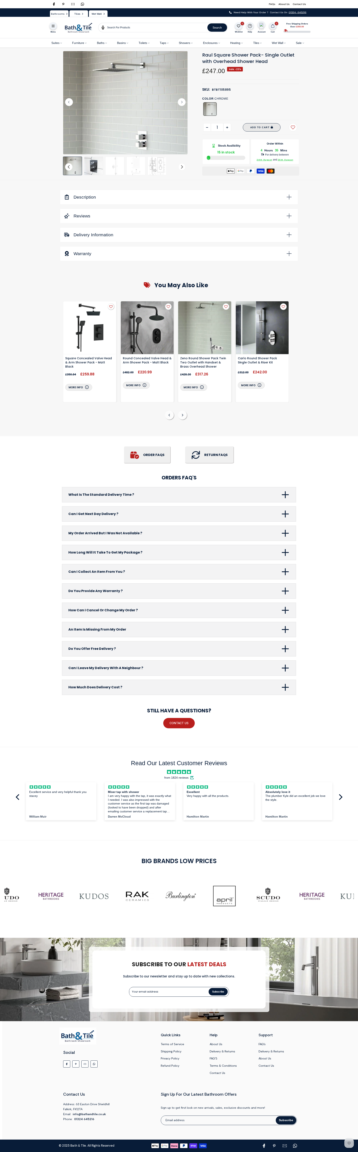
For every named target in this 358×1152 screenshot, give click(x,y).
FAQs (272, 4)
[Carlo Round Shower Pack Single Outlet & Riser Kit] (262, 328)
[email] (73, 4)
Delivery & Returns (222, 1051)
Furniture (78, 43)
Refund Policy (170, 1066)
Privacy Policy (170, 1058)
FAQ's (262, 1044)
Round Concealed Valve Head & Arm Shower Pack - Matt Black (147, 360)
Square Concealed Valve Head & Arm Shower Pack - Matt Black (88, 362)
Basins (121, 43)
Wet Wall (277, 43)
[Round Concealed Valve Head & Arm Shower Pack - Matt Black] (147, 328)
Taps (163, 43)
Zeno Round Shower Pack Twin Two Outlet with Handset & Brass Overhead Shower (203, 362)
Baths (100, 43)
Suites (55, 43)
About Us (284, 4)
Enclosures (210, 43)
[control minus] (207, 127)
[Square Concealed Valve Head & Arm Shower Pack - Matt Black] (89, 328)
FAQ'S (213, 1058)
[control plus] (227, 127)
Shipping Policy (171, 1051)
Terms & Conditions (223, 1066)
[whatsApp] (82, 4)
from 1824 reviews (176, 777)
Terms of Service (172, 1044)
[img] (179, 772)
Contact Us (299, 4)
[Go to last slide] (69, 102)
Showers (184, 43)
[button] (72, 166)
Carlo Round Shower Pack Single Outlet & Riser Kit (257, 360)
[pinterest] (63, 4)
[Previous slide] (169, 415)
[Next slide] (182, 102)
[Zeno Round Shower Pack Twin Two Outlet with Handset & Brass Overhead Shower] (204, 328)
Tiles (256, 43)
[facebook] (54, 4)
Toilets (143, 43)
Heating (235, 43)
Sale (299, 43)
